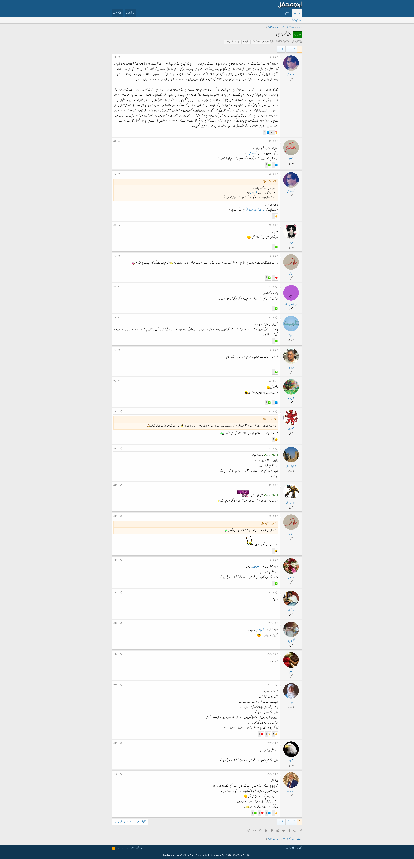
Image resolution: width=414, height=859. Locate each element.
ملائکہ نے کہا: (271, 419)
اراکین (286, 13)
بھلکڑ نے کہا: (271, 182)
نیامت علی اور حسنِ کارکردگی (254, 210)
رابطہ (143, 848)
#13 (115, 516)
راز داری (125, 848)
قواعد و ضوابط (135, 848)
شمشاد (291, 761)
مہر (298, 848)
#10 (115, 412)
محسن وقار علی (291, 503)
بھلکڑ (291, 159)
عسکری (291, 429)
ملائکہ (291, 273)
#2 (114, 142)
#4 (114, 225)
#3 (114, 174)
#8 (114, 350)
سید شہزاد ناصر (291, 791)
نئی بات (237, 42)
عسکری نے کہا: (270, 524)
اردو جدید (289, 848)
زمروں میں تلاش (296, 20)
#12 (115, 486)
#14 (115, 560)
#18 (115, 685)
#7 (114, 318)
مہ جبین (291, 577)
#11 (115, 449)
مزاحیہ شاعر (265, 42)
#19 (115, 743)
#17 (115, 654)
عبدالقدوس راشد (291, 304)
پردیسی (291, 367)
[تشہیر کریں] (119, 57)
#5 (114, 256)
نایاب (291, 702)
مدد (119, 848)
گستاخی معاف (229, 42)
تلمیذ (291, 335)
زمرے (297, 13)
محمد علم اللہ (291, 610)
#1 (114, 57)
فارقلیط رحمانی (291, 466)
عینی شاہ (291, 398)
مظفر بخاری (296, 41)
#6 (114, 287)
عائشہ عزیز (291, 243)
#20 (115, 774)
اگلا (282, 49)
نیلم (291, 671)
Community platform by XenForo (223, 855)
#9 (114, 381)
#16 (115, 623)
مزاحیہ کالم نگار (256, 42)
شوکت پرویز (291, 641)
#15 (115, 593)
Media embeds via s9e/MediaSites (178, 855)
